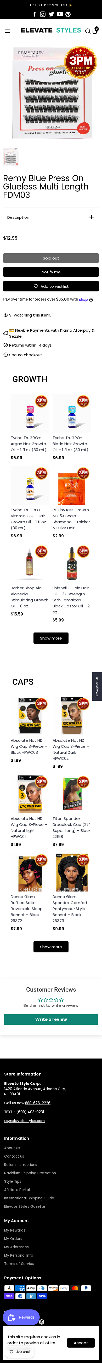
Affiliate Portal (17, 1189)
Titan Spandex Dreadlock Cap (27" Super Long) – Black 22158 (71, 827)
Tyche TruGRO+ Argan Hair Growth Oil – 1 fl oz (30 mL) (29, 443)
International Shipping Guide (29, 1198)
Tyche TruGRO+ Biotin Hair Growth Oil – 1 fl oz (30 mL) (70, 443)
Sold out (51, 258)
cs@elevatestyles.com (24, 1120)
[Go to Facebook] (34, 14)
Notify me (51, 272)
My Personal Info (18, 1255)
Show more (51, 638)
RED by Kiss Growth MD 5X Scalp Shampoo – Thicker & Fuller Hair (71, 519)
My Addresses (16, 1247)
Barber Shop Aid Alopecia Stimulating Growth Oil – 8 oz (29, 597)
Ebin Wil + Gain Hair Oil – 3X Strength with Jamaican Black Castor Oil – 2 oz (71, 600)
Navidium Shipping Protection (30, 1173)
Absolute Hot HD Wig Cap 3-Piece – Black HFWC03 (29, 746)
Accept (81, 1342)
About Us (12, 1148)
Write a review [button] (51, 1019)
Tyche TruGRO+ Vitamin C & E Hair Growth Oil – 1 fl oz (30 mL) (28, 519)
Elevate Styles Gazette (24, 1206)
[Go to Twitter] (51, 14)
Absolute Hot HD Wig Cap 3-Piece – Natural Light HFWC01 (29, 827)
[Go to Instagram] (42, 14)
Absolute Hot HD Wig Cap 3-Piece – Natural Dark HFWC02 (71, 749)
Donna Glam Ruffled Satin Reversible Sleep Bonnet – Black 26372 (27, 908)
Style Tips (12, 1181)
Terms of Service (19, 1263)
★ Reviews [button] (97, 686)
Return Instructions (20, 1164)
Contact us (14, 1156)
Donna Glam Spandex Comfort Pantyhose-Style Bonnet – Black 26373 (70, 908)
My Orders (13, 1238)
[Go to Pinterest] (68, 14)
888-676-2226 (37, 1103)
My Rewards (14, 1230)
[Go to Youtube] (60, 14)
